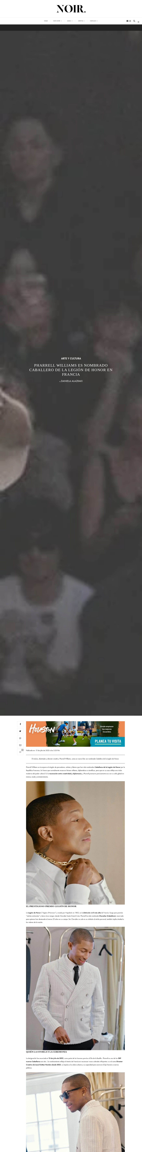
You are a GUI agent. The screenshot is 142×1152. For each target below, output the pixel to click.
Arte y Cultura (71, 358)
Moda (69, 21)
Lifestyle (80, 21)
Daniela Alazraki (72, 381)
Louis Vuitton (40, 1065)
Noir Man (93, 21)
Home (46, 21)
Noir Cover (56, 21)
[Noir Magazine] (71, 9)
